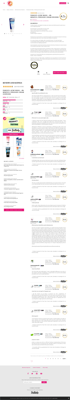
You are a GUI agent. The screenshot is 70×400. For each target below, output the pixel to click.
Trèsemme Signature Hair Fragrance (11, 189)
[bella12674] (32, 311)
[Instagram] (37, 373)
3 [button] (9, 33)
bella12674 (37, 310)
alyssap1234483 (34, 177)
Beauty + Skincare (10, 9)
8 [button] (19, 33)
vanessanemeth (35, 265)
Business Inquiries (26, 367)
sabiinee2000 (34, 199)
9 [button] (21, 33)
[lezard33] (32, 334)
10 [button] (13, 35)
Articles (20, 209)
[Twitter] (32, 373)
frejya (36, 112)
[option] (13, 24)
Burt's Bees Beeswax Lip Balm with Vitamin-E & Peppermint (14, 165)
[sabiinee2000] (32, 196)
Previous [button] (2, 24)
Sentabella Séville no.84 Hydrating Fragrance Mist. (13, 194)
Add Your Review (59, 72)
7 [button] (17, 33)
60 (41, 176)
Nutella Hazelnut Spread (9, 184)
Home (4, 9)
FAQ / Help (45, 367)
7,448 (42, 265)
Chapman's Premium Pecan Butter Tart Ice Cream (13, 171)
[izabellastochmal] (32, 151)
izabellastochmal (35, 154)
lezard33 (36, 334)
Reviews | (12, 209)
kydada (36, 285)
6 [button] (15, 33)
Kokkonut (6, 163)
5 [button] (13, 33)
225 (40, 112)
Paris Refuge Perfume (8, 206)
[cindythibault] (32, 219)
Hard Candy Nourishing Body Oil (11, 198)
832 (40, 221)
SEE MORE (21, 158)
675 (42, 310)
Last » (64, 358)
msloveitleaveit (34, 89)
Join (44, 382)
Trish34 (5, 187)
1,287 (42, 89)
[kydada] (32, 286)
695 (42, 154)
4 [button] (11, 33)
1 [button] (4, 33)
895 (41, 333)
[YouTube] (41, 373)
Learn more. (55, 398)
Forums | (16, 209)
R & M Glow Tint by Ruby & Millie (11, 202)
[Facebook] (28, 373)
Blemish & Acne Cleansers (20, 9)
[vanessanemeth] (32, 261)
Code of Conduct (36, 367)
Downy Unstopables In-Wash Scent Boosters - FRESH (14, 180)
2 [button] (6, 33)
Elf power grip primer (8, 175)
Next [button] (24, 24)
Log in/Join (63, 3)
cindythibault (34, 222)
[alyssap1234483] (32, 174)
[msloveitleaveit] (32, 87)
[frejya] (32, 113)
